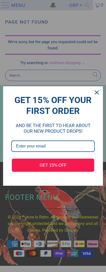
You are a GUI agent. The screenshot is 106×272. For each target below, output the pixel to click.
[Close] (97, 92)
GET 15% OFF (53, 165)
